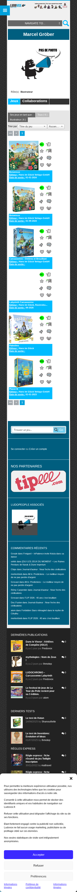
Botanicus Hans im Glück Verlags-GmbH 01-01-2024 (29, 175)
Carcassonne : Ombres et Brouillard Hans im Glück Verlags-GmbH (29, 261)
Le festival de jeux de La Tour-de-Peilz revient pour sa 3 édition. (40, 691)
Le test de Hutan (35, 718)
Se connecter (18, 449)
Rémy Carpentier (19, 590)
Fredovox (47, 648)
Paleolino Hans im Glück (21, 348)
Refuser (38, 865)
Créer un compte (38, 449)
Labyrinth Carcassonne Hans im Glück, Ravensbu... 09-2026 (28, 305)
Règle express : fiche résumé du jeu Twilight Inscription (38, 758)
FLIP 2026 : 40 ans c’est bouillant (40, 598)
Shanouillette (49, 721)
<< (10, 133)
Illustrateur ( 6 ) (18, 119)
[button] (71, 778)
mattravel (46, 765)
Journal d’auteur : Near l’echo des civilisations (44, 569)
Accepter (38, 854)
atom (46, 697)
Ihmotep (47, 663)
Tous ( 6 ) (42, 114)
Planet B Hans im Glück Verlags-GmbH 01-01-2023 (29, 392)
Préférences (38, 876)
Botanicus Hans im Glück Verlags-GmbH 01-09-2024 (29, 218)
